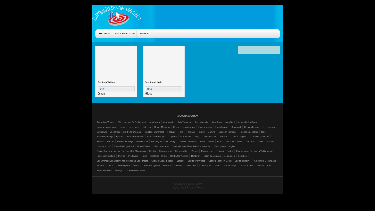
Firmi (181, 132)
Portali (230, 151)
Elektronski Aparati (132, 132)
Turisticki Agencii (152, 165)
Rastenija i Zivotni (158, 156)
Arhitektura (154, 122)
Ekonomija (115, 132)
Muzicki (230, 141)
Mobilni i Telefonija (188, 141)
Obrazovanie (220, 146)
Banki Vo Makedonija (106, 127)
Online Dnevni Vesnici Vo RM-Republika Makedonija (121, 151)
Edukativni (102, 132)
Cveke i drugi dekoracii (184, 127)
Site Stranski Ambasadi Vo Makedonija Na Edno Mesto (122, 161)
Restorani (195, 156)
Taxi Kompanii (123, 165)
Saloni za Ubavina (212, 156)
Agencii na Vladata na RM (109, 122)
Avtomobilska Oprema (248, 122)
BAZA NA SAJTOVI (125, 33)
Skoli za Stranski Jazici (162, 161)
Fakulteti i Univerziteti (154, 132)
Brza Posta (134, 127)
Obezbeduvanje (161, 146)
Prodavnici (133, 156)
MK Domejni (170, 141)
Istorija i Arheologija (156, 136)
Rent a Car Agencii (179, 156)
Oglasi (232, 146)
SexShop (242, 156)
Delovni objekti (205, 127)
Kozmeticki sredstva (259, 136)
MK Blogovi (156, 141)
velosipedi (191, 165)
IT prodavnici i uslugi (189, 136)
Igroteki (119, 136)
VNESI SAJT (145, 33)
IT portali (173, 136)
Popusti (220, 151)
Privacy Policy (195, 187)
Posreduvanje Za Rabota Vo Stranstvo (254, 151)
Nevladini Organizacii (124, 146)
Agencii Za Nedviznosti (135, 122)
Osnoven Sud (181, 151)
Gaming (211, 132)
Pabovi (194, 151)
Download (236, 127)
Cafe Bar (147, 127)
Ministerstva (142, 141)
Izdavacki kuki (209, 136)
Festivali (171, 132)
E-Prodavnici (268, 127)
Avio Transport (185, 122)
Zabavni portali (264, 165)
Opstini (152, 151)
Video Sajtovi (205, 165)
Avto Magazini (201, 122)
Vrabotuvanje (230, 165)
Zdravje (118, 170)
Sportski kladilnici (243, 161)
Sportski (180, 161)
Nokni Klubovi (143, 146)
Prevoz (121, 156)
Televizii (136, 165)
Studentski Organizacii (265, 161)
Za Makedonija (246, 165)
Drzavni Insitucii (251, 127)
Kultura (100, 141)
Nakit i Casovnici (266, 141)
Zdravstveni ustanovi (135, 170)
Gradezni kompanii (227, 132)
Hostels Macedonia (249, 132)
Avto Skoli (230, 122)
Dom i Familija (221, 127)
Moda (202, 141)
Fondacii (191, 132)
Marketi (110, 141)
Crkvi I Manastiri (162, 127)
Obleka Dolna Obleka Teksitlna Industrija (191, 146)
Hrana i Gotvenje (105, 136)
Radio (144, 156)
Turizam (167, 165)
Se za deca (229, 156)
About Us (178, 187)
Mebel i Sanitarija (125, 141)
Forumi (201, 132)
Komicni (223, 136)
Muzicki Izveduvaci (246, 141)
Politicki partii (207, 151)
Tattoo (110, 165)
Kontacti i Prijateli (238, 136)
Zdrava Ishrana (104, 170)
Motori (220, 141)
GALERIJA (104, 33)
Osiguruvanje (165, 151)
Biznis (122, 127)
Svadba (100, 165)
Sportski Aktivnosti (196, 161)
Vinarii (217, 165)
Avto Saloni (217, 122)
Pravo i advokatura (106, 156)
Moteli (211, 141)
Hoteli (263, 132)
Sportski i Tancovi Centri (219, 161)
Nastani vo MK (104, 146)
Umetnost (178, 165)
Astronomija (168, 122)
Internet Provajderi (135, 136)
